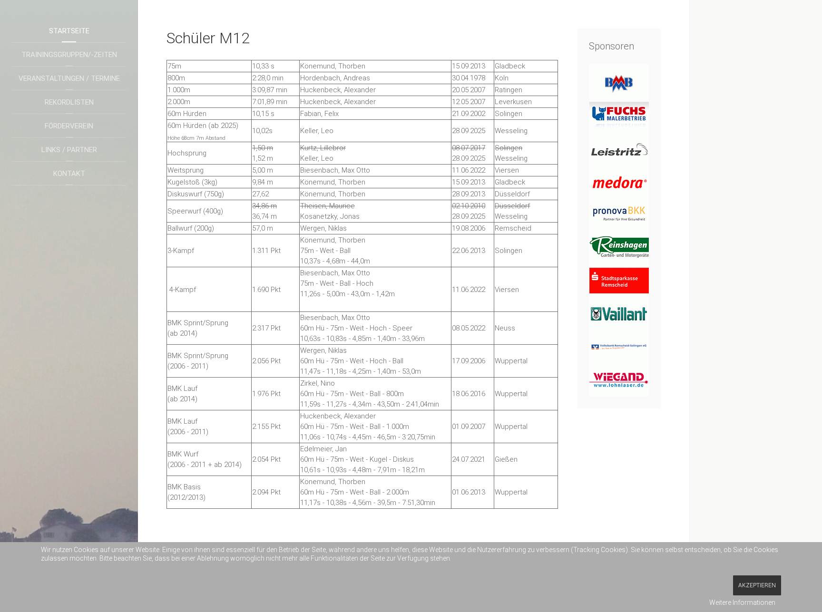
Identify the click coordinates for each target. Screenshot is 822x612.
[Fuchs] (619, 113)
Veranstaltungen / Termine (69, 78)
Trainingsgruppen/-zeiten (69, 54)
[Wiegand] (619, 380)
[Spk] (619, 280)
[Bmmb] (619, 80)
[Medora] (619, 180)
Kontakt (69, 173)
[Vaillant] (619, 313)
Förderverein (69, 126)
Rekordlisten (69, 102)
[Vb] (619, 346)
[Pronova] (619, 213)
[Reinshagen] (619, 246)
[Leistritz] (619, 147)
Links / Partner (69, 150)
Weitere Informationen (742, 602)
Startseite (69, 31)
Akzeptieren (757, 585)
